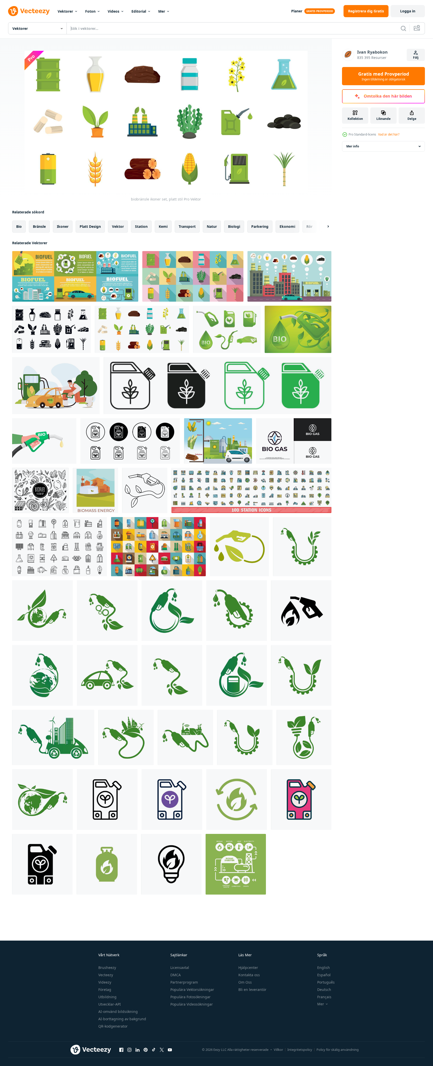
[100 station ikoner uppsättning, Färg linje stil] (251, 490)
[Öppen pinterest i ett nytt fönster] (146, 1050)
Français (324, 996)
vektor (118, 226)
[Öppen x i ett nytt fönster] (162, 1050)
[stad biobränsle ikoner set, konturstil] (289, 276)
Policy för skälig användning (337, 1049)
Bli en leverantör (252, 989)
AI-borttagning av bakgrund (122, 1018)
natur (212, 226)
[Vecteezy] (29, 11)
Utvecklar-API (109, 1004)
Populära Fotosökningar (190, 996)
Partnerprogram (184, 982)
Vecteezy (105, 974)
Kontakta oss (249, 974)
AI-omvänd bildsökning (118, 1011)
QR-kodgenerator (113, 1026)
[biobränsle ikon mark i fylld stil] (217, 385)
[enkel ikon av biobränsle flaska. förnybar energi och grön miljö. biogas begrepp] (107, 864)
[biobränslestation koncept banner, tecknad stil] (298, 329)
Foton (90, 11)
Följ (416, 57)
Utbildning (107, 996)
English (323, 967)
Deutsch (324, 989)
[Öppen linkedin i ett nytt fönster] (137, 1050)
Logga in (407, 11)
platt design (90, 226)
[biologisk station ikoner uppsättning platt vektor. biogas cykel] (158, 546)
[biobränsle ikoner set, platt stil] (192, 276)
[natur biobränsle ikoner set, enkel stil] (51, 329)
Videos (113, 11)
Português (326, 982)
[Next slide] (324, 226)
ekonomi (287, 226)
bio (19, 226)
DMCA (175, 974)
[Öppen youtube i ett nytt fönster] (170, 1050)
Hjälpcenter (248, 967)
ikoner (63, 226)
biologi (234, 226)
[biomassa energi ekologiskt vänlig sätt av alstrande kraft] (95, 490)
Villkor (278, 1049)
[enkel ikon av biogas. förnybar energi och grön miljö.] (236, 799)
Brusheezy (107, 967)
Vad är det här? (388, 134)
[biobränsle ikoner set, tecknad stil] (227, 329)
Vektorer (65, 11)
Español (324, 974)
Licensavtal (179, 967)
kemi (163, 226)
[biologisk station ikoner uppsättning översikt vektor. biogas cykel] (59, 546)
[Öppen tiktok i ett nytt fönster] (154, 1050)
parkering (259, 226)
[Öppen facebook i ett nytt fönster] (121, 1050)
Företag (104, 989)
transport (187, 226)
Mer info (352, 146)
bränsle (39, 226)
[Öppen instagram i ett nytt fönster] (129, 1050)
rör (309, 226)
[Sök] (403, 28)
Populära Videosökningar (191, 1004)
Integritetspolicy (299, 1049)
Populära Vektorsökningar (192, 989)
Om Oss (245, 982)
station (141, 226)
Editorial (138, 11)
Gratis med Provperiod (383, 76)
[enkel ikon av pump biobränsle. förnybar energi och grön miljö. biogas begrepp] (301, 610)
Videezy (104, 982)
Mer (161, 11)
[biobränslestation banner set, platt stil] (75, 276)
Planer (296, 11)
